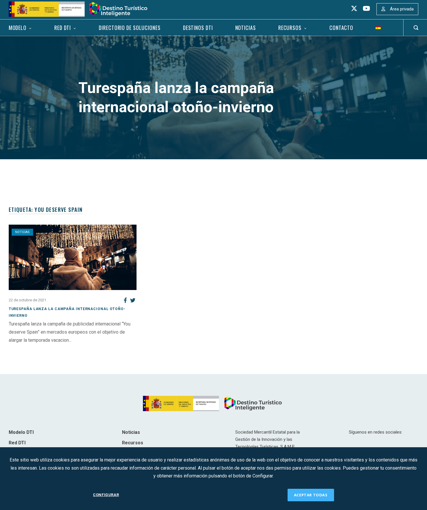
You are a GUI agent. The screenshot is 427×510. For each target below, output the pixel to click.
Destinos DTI (198, 27)
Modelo (17, 27)
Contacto (341, 27)
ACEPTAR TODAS (311, 495)
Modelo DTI (21, 432)
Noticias (245, 27)
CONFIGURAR (106, 495)
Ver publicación (24, 348)
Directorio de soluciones (129, 27)
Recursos (290, 27)
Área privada (402, 9)
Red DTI (62, 27)
